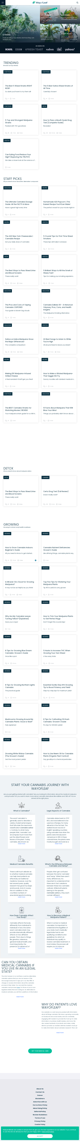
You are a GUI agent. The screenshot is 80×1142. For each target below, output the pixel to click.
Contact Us (40, 1092)
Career (40, 1095)
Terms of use (40, 1118)
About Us (40, 1089)
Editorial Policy (40, 1111)
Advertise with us (40, 1102)
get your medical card (40, 1051)
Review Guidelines (40, 1115)
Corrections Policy (40, 1105)
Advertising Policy (40, 1108)
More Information (48, 1132)
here (18, 987)
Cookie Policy (40, 1124)
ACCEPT (40, 1136)
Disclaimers (40, 1099)
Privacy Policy (40, 1121)
